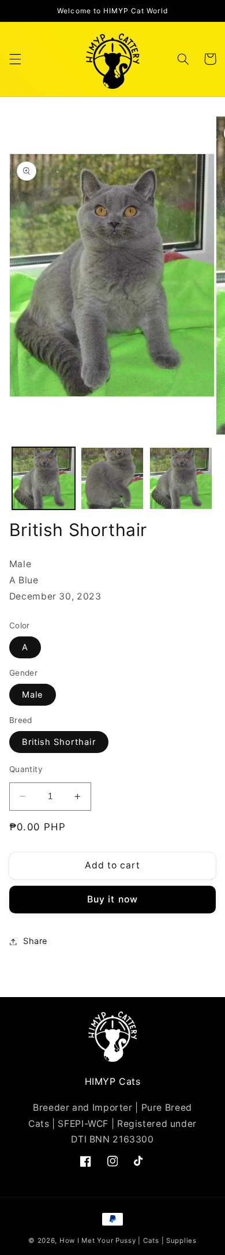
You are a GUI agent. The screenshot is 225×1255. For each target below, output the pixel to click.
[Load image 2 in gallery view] (112, 478)
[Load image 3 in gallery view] (180, 478)
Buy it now (112, 899)
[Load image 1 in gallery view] (43, 478)
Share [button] (35, 941)
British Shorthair (59, 742)
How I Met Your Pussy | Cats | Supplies (128, 1241)
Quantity (26, 769)
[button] (15, 59)
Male (32, 695)
